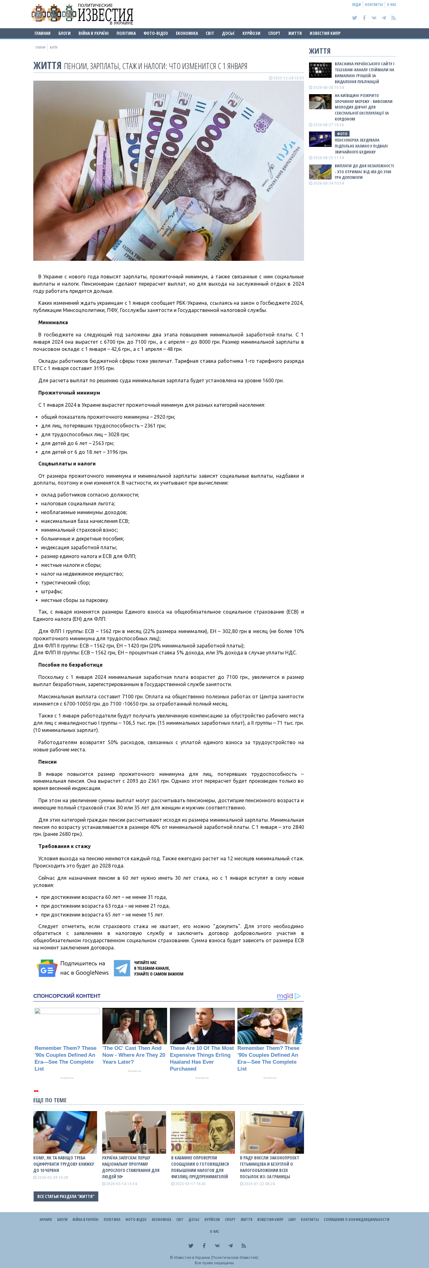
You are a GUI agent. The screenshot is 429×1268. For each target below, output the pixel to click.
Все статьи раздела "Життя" (66, 1196)
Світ (210, 33)
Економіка (187, 33)
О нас (391, 4)
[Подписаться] (73, 968)
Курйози (251, 33)
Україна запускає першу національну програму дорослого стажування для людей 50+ (131, 1167)
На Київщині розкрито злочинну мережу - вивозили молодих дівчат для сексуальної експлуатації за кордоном (364, 107)
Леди (356, 4)
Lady (292, 1219)
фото (342, 134)
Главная (43, 33)
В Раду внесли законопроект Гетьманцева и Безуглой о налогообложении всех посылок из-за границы (269, 1167)
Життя (295, 33)
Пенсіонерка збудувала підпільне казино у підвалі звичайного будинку (361, 146)
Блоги (64, 33)
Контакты (374, 4)
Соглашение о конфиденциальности (356, 1219)
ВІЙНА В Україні (94, 33)
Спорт (274, 33)
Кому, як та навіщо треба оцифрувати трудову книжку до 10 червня (63, 1164)
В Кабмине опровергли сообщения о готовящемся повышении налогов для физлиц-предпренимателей (200, 1167)
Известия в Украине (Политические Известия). (216, 1257)
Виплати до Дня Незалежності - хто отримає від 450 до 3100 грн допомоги (364, 171)
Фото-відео (156, 33)
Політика (126, 33)
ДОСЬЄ (228, 33)
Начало (46, 1219)
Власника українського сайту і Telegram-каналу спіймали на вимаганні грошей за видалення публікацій (364, 72)
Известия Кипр (325, 33)
